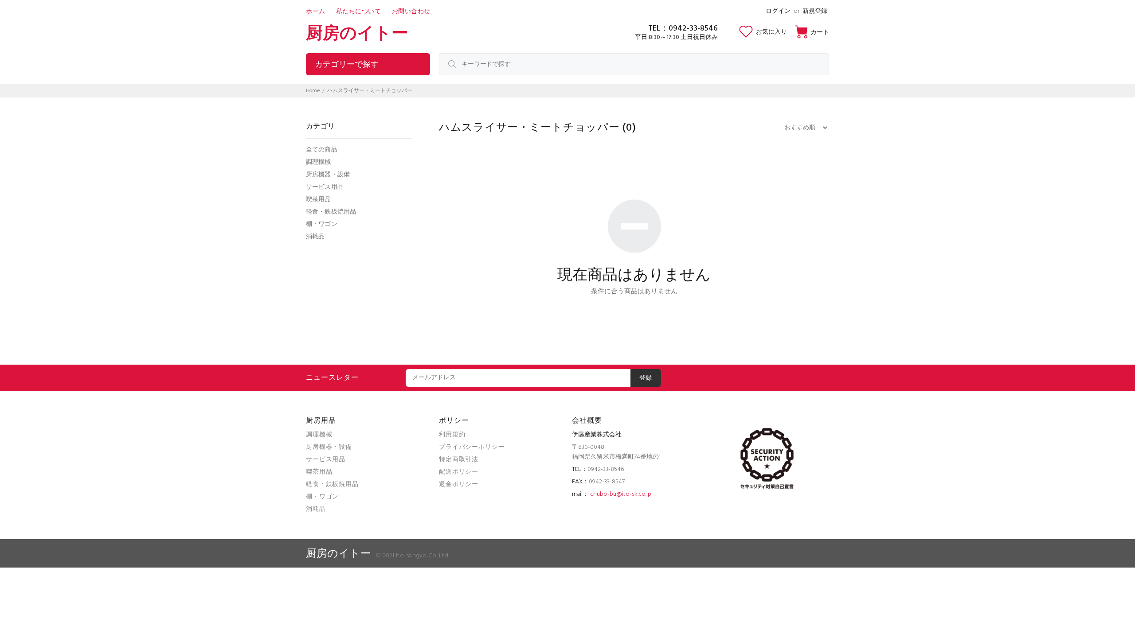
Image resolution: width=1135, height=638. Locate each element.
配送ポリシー (458, 472)
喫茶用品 (318, 200)
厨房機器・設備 (328, 175)
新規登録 (814, 11)
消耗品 (315, 236)
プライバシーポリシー (472, 447)
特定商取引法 (458, 460)
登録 (645, 378)
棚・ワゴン (321, 224)
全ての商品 (321, 150)
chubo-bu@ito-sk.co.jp (620, 494)
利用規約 (452, 435)
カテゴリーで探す (347, 64)
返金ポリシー (458, 484)
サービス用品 (325, 187)
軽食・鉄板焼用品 (331, 212)
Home (313, 90)
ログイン (778, 11)
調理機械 (318, 162)
